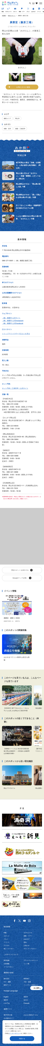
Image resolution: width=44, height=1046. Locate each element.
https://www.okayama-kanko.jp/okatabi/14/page (17, 698)
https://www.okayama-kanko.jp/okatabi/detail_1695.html (22, 176)
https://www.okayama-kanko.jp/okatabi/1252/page (22, 197)
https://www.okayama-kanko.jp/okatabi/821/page (22, 208)
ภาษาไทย (7, 1003)
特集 (3, 11)
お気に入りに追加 (23, 87)
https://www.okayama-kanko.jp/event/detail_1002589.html (17, 608)
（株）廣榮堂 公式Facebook (12, 323)
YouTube (24, 921)
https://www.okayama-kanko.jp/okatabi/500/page (22, 219)
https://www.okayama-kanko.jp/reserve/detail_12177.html (17, 777)
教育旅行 (26, 978)
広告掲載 (6, 963)
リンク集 (26, 963)
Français (26, 1003)
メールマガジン (9, 967)
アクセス (6, 945)
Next (41, 51)
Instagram (29, 921)
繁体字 (6, 1000)
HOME (4, 15)
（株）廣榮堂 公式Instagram (12, 321)
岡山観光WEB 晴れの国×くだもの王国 (10, 3)
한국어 (26, 1000)
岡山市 (17, 118)
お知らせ (26, 945)
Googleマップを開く (20, 578)
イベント (39, 11)
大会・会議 (27, 982)
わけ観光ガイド (9, 1018)
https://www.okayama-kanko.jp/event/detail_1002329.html (17, 740)
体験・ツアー (22, 11)
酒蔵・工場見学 (20, 128)
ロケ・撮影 (7, 982)
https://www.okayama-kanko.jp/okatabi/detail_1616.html (22, 187)
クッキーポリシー (15, 1033)
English (6, 997)
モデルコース (8, 11)
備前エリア (7, 118)
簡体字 (26, 997)
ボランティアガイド (30, 948)
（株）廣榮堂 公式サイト (11, 318)
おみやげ (33, 11)
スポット (15, 11)
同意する (22, 1038)
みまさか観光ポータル (31, 1015)
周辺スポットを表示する (20, 570)
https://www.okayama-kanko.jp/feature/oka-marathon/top (17, 647)
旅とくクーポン (9, 948)
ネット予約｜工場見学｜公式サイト (15, 388)
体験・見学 (7, 128)
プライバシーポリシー (31, 960)
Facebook (14, 921)
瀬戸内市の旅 (8, 1015)
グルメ (28, 11)
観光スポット (12, 15)
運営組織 (6, 960)
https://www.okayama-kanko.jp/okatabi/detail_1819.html (22, 165)
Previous (3, 51)
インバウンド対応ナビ (31, 985)
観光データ (7, 985)
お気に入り (36, 3)
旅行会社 (6, 978)
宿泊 (25, 942)
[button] (40, 988)
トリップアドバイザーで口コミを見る (16, 334)
